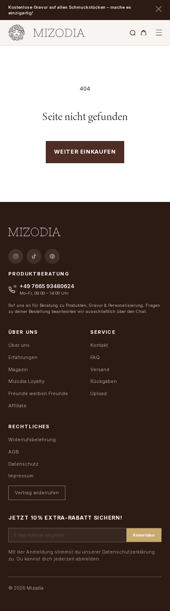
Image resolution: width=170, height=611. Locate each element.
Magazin (18, 369)
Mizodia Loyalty (26, 381)
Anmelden (144, 535)
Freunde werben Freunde (38, 393)
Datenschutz (23, 464)
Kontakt (99, 345)
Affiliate (17, 406)
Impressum (21, 476)
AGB (13, 452)
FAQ (95, 357)
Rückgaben (103, 381)
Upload (98, 393)
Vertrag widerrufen (37, 493)
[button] (159, 33)
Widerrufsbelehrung (32, 439)
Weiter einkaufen (85, 151)
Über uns (19, 345)
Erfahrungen (22, 357)
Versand (99, 369)
